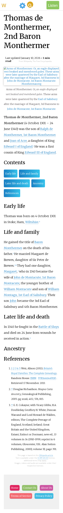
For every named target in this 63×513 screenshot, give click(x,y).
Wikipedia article (46, 455)
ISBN (33, 378)
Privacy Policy (44, 495)
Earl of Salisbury (47, 99)
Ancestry (38, 183)
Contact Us (29, 487)
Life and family (29, 173)
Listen (53, 5)
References (12, 193)
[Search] (30, 5)
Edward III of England (40, 152)
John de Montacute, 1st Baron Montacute (31, 108)
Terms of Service (21, 495)
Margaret (10, 271)
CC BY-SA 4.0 (43, 458)
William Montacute (17, 289)
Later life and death (16, 183)
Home (14, 487)
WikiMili (10, 5)
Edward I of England (18, 146)
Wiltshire (31, 222)
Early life (10, 173)
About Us (46, 487)
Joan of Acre (18, 141)
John (13, 301)
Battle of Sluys (49, 327)
